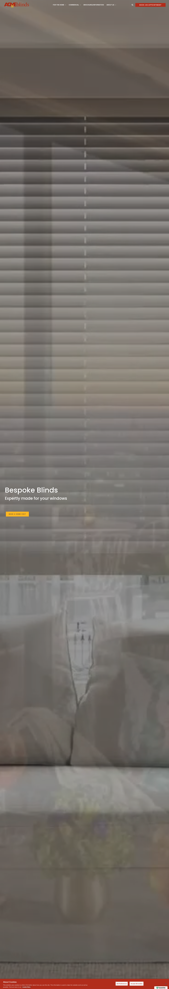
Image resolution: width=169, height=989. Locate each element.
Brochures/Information (94, 5)
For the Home (58, 5)
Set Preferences (122, 983)
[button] (65, 5)
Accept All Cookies (136, 983)
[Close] (166, 984)
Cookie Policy (26, 987)
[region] (84, 984)
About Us (110, 5)
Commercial (74, 5)
